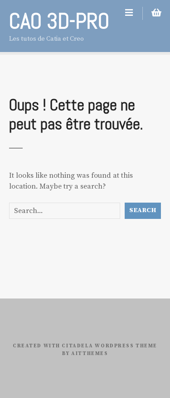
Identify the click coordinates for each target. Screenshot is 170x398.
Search (142, 210)
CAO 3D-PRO (59, 21)
